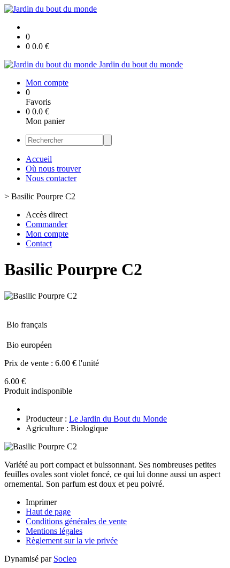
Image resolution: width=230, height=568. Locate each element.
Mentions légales (54, 530)
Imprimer (41, 502)
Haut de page (48, 511)
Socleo (64, 558)
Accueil (39, 159)
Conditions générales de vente (76, 521)
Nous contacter (51, 178)
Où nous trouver (53, 168)
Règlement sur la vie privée (72, 540)
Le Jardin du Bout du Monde (118, 418)
